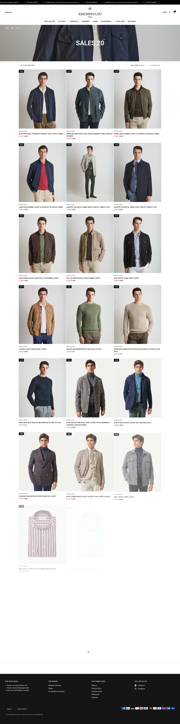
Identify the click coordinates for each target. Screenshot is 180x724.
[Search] (170, 12)
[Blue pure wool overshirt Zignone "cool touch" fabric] (42, 98)
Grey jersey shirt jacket (124, 496)
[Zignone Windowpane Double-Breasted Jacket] (42, 461)
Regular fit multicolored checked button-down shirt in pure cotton (137, 568)
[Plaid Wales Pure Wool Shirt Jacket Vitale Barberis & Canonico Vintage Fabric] (90, 387)
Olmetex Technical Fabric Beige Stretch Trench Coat (88, 207)
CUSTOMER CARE (98, 681)
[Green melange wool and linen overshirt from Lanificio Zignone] (90, 98)
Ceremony (86, 21)
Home (7, 28)
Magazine (132, 21)
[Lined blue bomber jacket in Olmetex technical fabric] (42, 172)
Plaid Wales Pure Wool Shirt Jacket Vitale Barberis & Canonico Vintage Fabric (88, 424)
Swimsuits (74, 21)
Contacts (95, 697)
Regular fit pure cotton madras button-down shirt (40, 640)
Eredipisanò (23, 131)
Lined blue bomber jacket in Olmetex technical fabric (41, 207)
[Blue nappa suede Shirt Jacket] (137, 243)
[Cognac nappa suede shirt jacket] (42, 314)
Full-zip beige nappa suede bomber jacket (83, 278)
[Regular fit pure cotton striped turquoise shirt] (90, 532)
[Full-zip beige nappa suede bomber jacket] (90, 243)
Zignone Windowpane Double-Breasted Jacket (37, 496)
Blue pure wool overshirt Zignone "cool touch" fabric (41, 134)
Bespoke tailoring (54, 685)
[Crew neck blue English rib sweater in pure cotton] (42, 387)
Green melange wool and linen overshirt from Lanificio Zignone (89, 135)
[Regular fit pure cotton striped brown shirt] (42, 532)
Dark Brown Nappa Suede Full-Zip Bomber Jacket (39, 278)
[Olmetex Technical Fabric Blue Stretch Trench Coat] (137, 172)
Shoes (95, 21)
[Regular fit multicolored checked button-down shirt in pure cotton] (137, 532)
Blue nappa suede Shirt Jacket (126, 278)
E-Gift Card (120, 21)
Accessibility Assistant (56, 691)
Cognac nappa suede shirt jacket (33, 349)
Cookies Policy (97, 691)
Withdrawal (95, 694)
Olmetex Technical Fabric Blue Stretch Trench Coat (135, 207)
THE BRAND (53, 681)
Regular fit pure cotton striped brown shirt (37, 567)
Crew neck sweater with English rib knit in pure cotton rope (137, 350)
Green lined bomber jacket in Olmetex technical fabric (136, 134)
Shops (50, 688)
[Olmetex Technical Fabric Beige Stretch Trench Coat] (90, 172)
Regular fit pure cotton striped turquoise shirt (86, 567)
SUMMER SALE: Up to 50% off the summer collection (52, 2)
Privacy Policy (96, 688)
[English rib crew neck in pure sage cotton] (90, 314)
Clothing (61, 21)
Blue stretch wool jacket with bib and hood (132, 423)
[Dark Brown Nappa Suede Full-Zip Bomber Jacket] (42, 243)
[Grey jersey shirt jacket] (137, 461)
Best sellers (49, 21)
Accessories (106, 21)
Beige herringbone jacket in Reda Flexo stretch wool (88, 496)
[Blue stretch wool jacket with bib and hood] (137, 387)
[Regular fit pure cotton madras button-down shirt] (42, 605)
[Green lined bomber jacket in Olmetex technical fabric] (137, 98)
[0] (173, 12)
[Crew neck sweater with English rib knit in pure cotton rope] (137, 314)
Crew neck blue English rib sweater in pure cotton (40, 423)
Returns (94, 685)
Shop (12, 28)
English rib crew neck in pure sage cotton (83, 349)
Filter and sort (29, 65)
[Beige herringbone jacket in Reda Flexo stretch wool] (90, 461)
